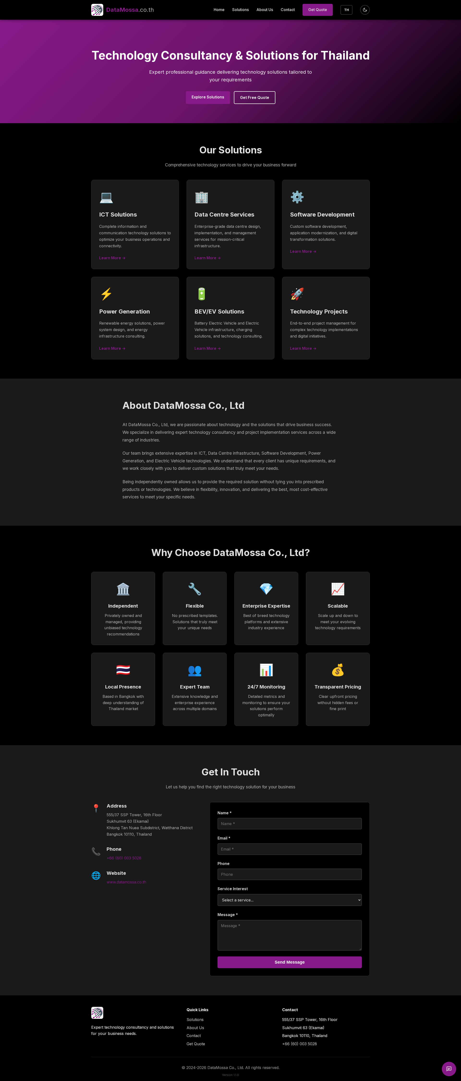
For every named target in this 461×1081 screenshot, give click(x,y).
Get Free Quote (254, 97)
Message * (228, 914)
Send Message (290, 962)
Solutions (240, 9)
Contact (288, 9)
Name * (225, 812)
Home (219, 9)
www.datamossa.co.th (126, 882)
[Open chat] (449, 1069)
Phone (224, 863)
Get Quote (317, 9)
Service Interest (233, 888)
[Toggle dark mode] (365, 10)
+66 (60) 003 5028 (124, 858)
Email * (224, 838)
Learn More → (112, 257)
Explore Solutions (208, 97)
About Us (264, 9)
